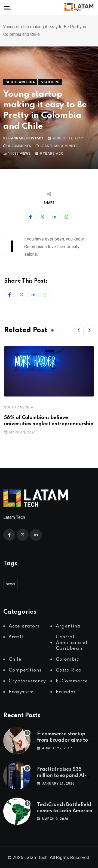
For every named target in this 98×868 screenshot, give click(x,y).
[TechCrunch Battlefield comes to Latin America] (16, 811)
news (10, 584)
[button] (79, 330)
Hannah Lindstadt (26, 138)
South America (18, 407)
